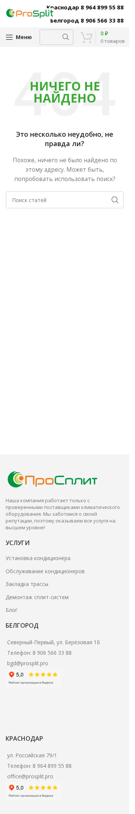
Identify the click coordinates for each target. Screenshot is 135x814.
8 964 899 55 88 (52, 765)
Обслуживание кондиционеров (45, 571)
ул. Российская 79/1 (32, 755)
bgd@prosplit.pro (27, 663)
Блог (12, 609)
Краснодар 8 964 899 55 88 (85, 7)
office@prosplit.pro (30, 776)
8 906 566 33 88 (52, 652)
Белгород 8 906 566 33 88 (87, 20)
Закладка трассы (27, 583)
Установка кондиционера (38, 558)
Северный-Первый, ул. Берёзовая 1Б (53, 642)
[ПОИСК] (66, 37)
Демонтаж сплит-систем (37, 597)
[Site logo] (30, 13)
